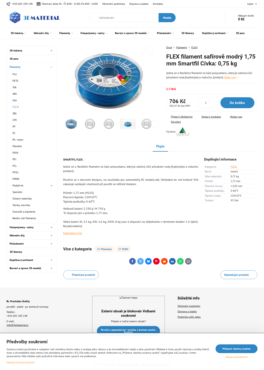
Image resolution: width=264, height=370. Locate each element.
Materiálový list (72, 233)
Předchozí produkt (83, 275)
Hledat (167, 17)
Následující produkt (236, 275)
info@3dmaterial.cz (17, 325)
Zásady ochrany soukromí (21, 362)
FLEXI (234, 166)
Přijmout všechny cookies (236, 348)
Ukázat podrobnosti (236, 357)
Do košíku (237, 102)
